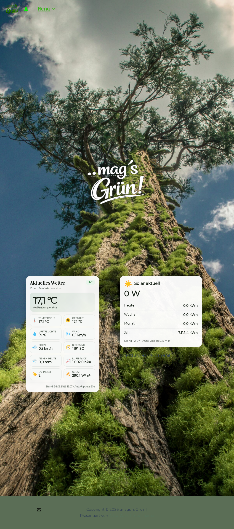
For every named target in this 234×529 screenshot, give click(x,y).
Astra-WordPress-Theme (131, 515)
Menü (44, 9)
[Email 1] (39, 510)
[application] (52, 8)
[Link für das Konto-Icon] (26, 9)
